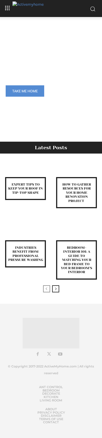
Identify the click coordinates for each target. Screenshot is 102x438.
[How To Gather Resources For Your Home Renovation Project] (76, 169)
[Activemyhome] (51, 8)
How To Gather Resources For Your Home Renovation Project (76, 192)
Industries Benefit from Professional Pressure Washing (25, 254)
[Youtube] (60, 354)
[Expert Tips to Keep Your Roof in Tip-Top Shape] (25, 169)
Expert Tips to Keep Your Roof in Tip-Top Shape (25, 188)
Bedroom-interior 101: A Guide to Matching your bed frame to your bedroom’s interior (76, 260)
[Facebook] (37, 354)
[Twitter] (49, 354)
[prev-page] (46, 288)
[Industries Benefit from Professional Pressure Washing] (25, 232)
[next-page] (55, 288)
